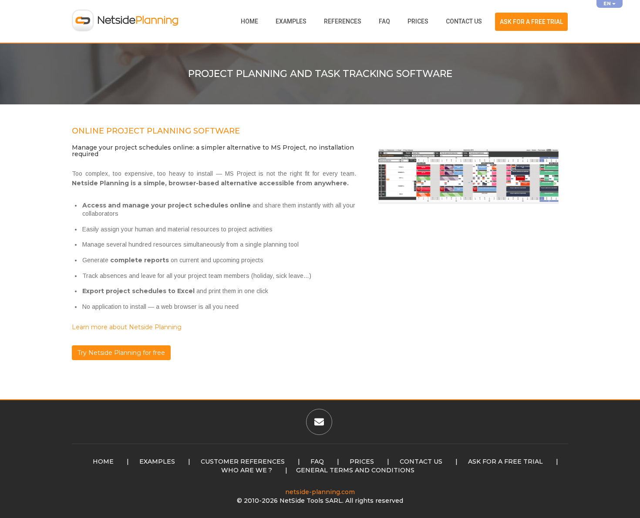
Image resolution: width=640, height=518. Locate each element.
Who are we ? (246, 470)
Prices (418, 21)
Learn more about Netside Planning (127, 327)
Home (249, 21)
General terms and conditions (355, 470)
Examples (291, 21)
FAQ (384, 21)
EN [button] (607, 3)
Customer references (243, 461)
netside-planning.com (320, 492)
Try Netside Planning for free (121, 353)
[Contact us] (319, 423)
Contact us (464, 21)
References (342, 21)
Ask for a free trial (531, 21)
